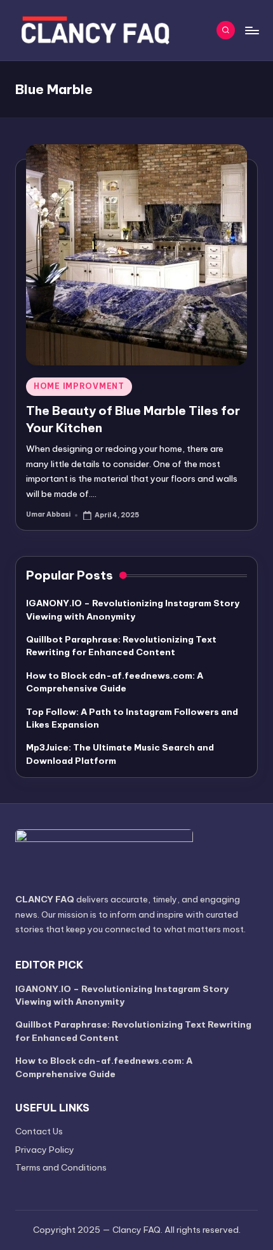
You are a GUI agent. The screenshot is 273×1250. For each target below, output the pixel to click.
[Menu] (251, 30)
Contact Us (39, 1131)
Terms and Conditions (61, 1167)
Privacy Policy (44, 1149)
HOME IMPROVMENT (79, 386)
